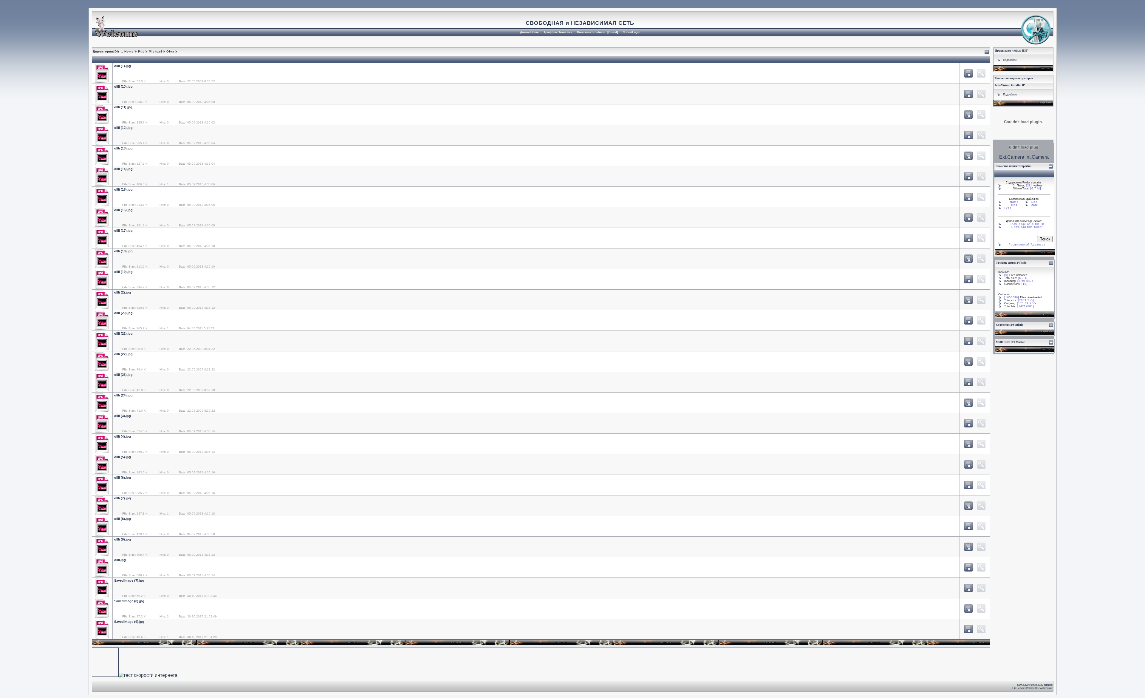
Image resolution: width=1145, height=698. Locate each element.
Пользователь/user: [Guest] (597, 32)
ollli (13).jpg (123, 148)
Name (1014, 201)
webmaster (1046, 688)
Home (129, 51)
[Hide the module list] (987, 52)
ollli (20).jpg (123, 313)
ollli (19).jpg (123, 272)
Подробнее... (1011, 59)
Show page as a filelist (1027, 224)
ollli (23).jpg (123, 374)
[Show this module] (1051, 325)
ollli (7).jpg (122, 498)
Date (1034, 204)
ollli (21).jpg (123, 333)
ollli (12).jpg (123, 127)
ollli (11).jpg (123, 107)
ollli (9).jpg (122, 539)
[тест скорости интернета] (148, 675)
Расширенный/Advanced (1027, 244)
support (1048, 684)
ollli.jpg (120, 560)
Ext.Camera (1011, 157)
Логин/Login (631, 32)
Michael (155, 51)
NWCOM (1022, 684)
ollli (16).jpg (123, 210)
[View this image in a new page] (968, 73)
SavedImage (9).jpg (129, 621)
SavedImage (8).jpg (129, 601)
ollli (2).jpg (122, 292)
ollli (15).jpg (123, 189)
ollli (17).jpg (123, 230)
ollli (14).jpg (123, 169)
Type (1007, 207)
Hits (1014, 204)
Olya (169, 51)
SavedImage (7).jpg (129, 580)
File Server (1017, 688)
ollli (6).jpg (122, 477)
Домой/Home (529, 32)
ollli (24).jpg (123, 395)
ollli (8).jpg (122, 519)
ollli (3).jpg (122, 416)
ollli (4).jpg (122, 436)
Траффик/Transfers (558, 32)
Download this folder (1027, 227)
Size (1034, 201)
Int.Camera (1037, 157)
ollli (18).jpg (123, 251)
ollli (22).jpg (123, 354)
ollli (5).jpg (122, 457)
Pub (141, 51)
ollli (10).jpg (123, 86)
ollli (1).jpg (122, 66)
